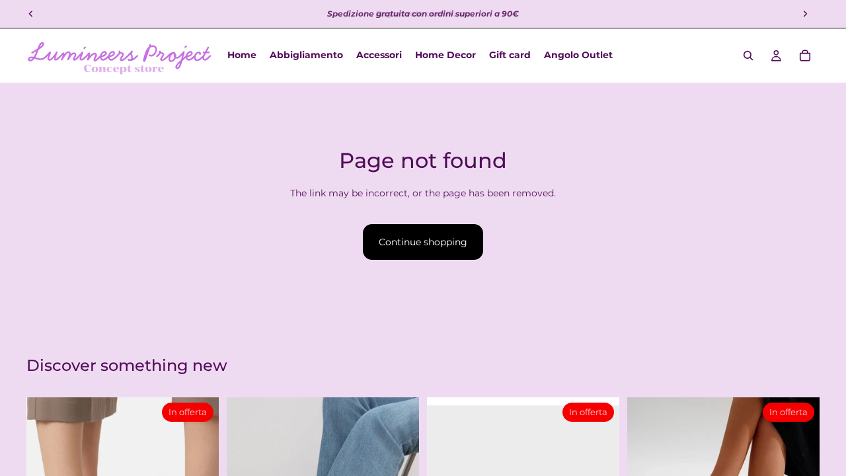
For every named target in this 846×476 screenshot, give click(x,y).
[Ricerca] (748, 55)
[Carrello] (805, 55)
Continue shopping (423, 242)
